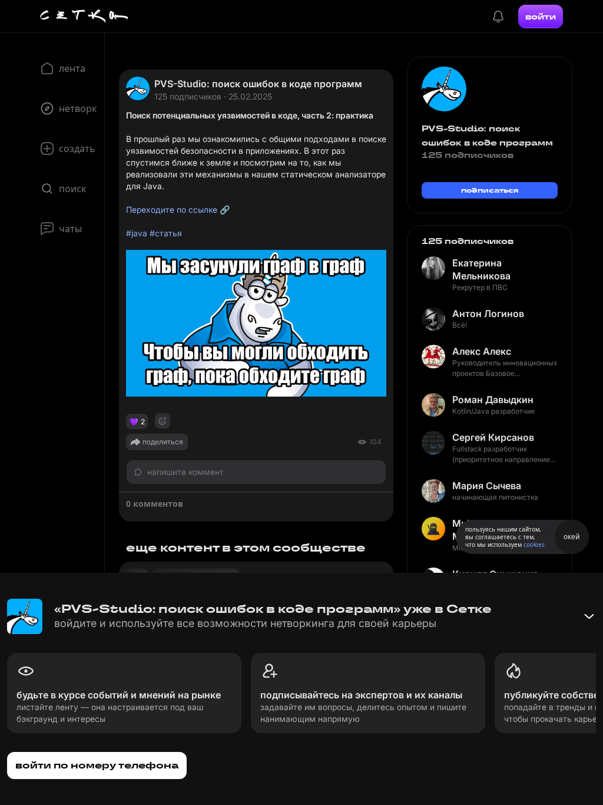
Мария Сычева (486, 485)
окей (572, 537)
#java (136, 233)
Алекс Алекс (481, 351)
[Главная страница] (84, 16)
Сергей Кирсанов (493, 437)
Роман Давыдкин (493, 399)
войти (540, 16)
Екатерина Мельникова (481, 269)
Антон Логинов (488, 313)
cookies (534, 544)
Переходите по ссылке (171, 209)
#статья (166, 233)
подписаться (490, 190)
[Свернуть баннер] (589, 616)
